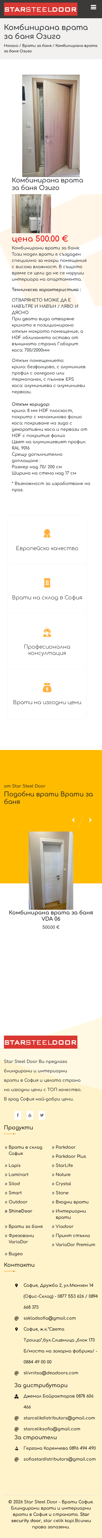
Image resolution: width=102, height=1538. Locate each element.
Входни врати (72, 1202)
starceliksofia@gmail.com (52, 1429)
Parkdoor (66, 1147)
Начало (11, 46)
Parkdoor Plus (71, 1156)
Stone (62, 1193)
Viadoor (64, 1226)
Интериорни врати (71, 1214)
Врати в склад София (25, 1150)
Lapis (15, 1165)
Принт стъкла (73, 1235)
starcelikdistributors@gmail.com (59, 1418)
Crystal (63, 1184)
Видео (16, 1254)
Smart (15, 1193)
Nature (63, 1174)
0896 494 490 (82, 1448)
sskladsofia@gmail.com (50, 1318)
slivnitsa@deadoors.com (51, 1373)
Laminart (19, 1174)
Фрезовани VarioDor (21, 1238)
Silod (14, 1184)
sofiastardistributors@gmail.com (60, 1459)
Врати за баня (37, 46)
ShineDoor (20, 1211)
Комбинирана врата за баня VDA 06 (51, 916)
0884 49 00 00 (38, 1362)
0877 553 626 (71, 1296)
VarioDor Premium (75, 1244)
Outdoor (18, 1202)
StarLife (64, 1165)
